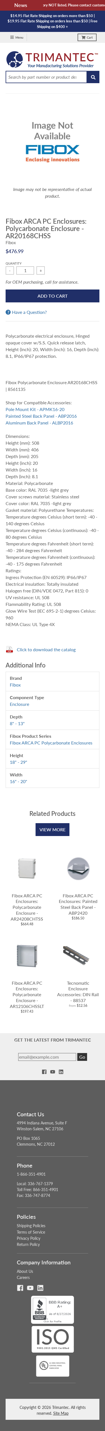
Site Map (61, 1413)
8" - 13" (17, 723)
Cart (90, 37)
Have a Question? (29, 312)
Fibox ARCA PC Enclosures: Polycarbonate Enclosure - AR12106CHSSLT (27, 994)
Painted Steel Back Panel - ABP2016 (41, 416)
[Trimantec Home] (52, 61)
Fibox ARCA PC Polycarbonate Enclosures (51, 742)
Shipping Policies (31, 1225)
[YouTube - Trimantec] (52, 1071)
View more (52, 829)
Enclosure (19, 704)
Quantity (14, 263)
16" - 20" (18, 781)
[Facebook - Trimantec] (44, 1071)
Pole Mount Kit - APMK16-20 (35, 409)
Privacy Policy (28, 1238)
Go (82, 1056)
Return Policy (28, 1244)
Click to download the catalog (46, 649)
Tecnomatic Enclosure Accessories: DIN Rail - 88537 (78, 991)
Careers (23, 1277)
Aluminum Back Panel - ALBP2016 (39, 422)
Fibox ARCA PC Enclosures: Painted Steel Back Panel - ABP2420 (78, 904)
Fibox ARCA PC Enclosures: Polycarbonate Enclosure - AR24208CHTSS (27, 907)
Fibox (11, 242)
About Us (25, 1271)
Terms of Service (31, 1232)
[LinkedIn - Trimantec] (61, 1071)
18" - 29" (18, 762)
